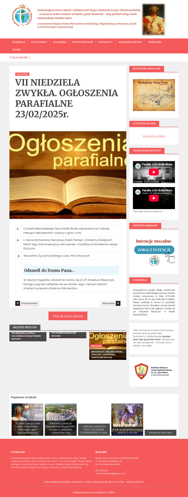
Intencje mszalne (82, 42)
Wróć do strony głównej (68, 315)
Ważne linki (155, 42)
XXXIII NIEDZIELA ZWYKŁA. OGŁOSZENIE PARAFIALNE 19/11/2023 (64, 333)
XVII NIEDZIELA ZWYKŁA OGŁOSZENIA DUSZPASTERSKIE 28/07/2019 (26, 336)
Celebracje (18, 42)
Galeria (16, 49)
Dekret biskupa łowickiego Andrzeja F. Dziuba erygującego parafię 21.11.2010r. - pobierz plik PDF (94, 482)
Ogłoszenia (59, 42)
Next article (108, 303)
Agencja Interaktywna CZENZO (99, 492)
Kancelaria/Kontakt (130, 42)
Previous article (29, 303)
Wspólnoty (106, 42)
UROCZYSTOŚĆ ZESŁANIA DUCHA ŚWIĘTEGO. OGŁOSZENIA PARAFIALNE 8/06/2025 (106, 355)
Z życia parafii (39, 42)
